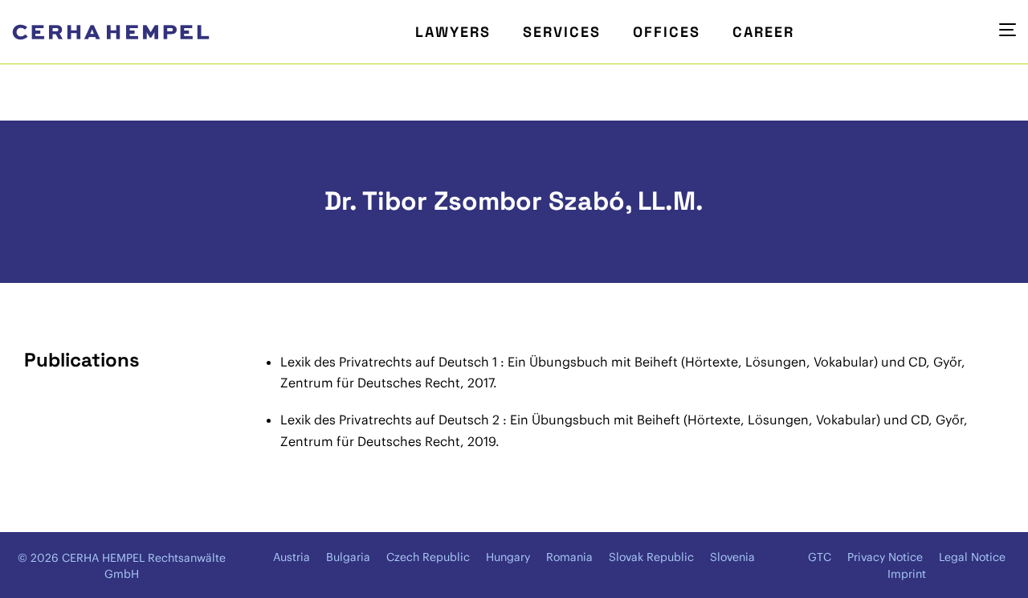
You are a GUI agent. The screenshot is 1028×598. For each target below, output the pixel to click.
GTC (819, 557)
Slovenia (732, 557)
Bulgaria (348, 557)
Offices (666, 32)
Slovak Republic (651, 557)
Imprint (906, 574)
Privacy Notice (885, 557)
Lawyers (453, 32)
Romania (569, 557)
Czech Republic (428, 557)
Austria (291, 557)
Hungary (508, 557)
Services (562, 32)
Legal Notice (972, 557)
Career (763, 32)
